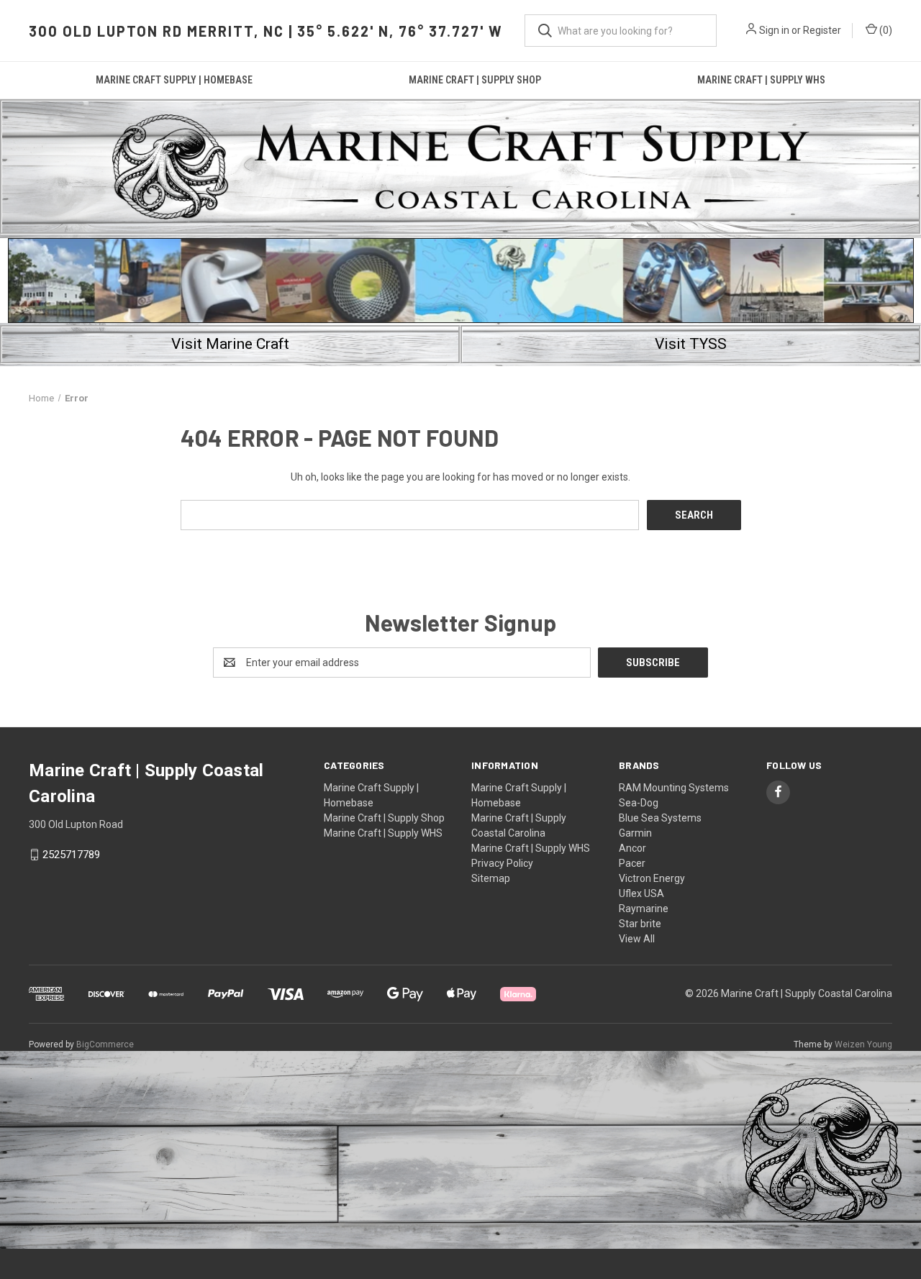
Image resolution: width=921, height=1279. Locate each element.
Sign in (774, 30)
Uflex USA (641, 893)
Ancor (632, 848)
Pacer (632, 863)
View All (637, 939)
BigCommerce (105, 1044)
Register (822, 30)
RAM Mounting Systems (674, 787)
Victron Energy (652, 878)
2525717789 (71, 854)
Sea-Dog (638, 803)
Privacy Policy (502, 863)
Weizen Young (863, 1044)
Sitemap (490, 878)
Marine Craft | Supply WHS (761, 80)
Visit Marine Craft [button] (230, 343)
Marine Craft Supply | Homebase (174, 80)
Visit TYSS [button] (691, 343)
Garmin (635, 833)
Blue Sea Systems (660, 818)
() (884, 30)
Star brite (640, 923)
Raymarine (643, 908)
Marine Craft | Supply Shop (475, 80)
